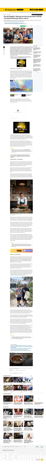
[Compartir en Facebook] (4, 50)
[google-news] (13, 446)
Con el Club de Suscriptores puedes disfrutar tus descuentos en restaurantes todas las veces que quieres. (20, 156)
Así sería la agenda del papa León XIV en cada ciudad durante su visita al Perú (18, 416)
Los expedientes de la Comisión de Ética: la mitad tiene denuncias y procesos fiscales (37, 52)
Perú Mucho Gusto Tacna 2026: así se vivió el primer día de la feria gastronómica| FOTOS (38, 403)
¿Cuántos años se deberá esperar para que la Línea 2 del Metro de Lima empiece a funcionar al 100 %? (39, 416)
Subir (41, 450)
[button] (21, 359)
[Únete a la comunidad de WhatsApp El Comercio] (23, 26)
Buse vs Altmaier (34, 12)
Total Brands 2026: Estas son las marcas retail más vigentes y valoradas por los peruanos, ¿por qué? (37, 65)
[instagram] (8, 446)
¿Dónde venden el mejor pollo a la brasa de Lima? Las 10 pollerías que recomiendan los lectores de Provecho (22, 347)
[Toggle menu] (3, 9)
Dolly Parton (27, 12)
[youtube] (10, 446)
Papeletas (30, 12)
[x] (7, 446)
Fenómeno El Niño (14, 12)
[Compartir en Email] (4, 53)
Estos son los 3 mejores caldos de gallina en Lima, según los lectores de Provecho (21, 348)
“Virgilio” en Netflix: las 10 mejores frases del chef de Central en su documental (21, 350)
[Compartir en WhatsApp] (4, 48)
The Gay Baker (17, 370)
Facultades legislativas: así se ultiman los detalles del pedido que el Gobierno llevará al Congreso (37, 48)
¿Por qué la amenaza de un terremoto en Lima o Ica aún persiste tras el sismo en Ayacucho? (28, 416)
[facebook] (5, 446)
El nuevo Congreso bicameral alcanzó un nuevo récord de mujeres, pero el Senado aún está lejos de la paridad (37, 69)
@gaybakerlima (21, 338)
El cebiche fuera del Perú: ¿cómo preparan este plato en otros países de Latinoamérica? (15, 23)
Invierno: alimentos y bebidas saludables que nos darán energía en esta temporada (21, 345)
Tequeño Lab (21, 370)
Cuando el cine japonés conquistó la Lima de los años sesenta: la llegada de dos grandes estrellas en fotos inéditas (7, 416)
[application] (21, 359)
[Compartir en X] (4, 51)
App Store (21, 446)
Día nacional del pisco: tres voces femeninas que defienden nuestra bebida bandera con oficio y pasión (28, 403)
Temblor (25, 12)
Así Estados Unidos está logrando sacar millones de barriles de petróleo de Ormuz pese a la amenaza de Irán (37, 56)
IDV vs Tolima (18, 12)
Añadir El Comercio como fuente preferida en (37, 14)
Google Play (25, 446)
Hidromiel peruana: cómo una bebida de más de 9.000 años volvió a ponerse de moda (8, 403)
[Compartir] (4, 47)
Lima (13, 370)
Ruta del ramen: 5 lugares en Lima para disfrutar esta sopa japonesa (19, 349)
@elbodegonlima (21, 245)
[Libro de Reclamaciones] (41, 447)
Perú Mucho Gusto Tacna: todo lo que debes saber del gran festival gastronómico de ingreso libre (18, 403)
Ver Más (24, 370)
